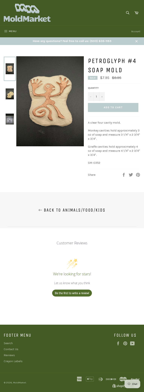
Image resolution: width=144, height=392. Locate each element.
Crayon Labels (13, 361)
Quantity (93, 88)
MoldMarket (19, 382)
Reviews (9, 355)
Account (135, 31)
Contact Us (11, 349)
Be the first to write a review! (72, 293)
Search (8, 343)
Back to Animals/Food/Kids (73, 210)
